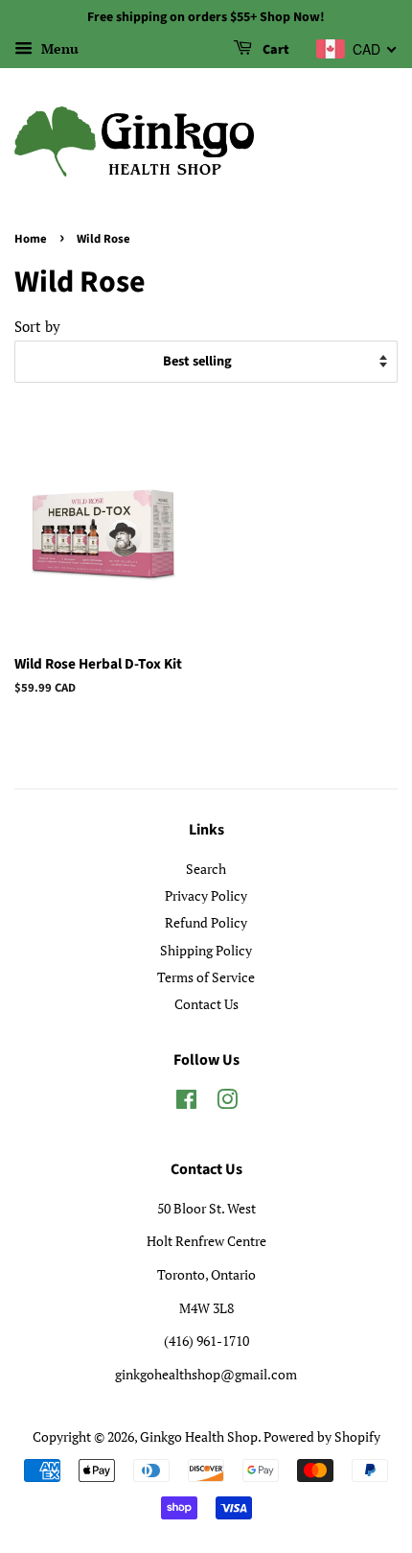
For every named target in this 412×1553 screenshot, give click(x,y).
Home (30, 238)
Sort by (37, 326)
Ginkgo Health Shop (199, 1436)
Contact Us (206, 1004)
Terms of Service (206, 977)
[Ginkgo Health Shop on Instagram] (227, 1103)
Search (206, 868)
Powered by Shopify (321, 1436)
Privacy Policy (206, 895)
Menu (58, 48)
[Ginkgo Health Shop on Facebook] (186, 1103)
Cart (274, 49)
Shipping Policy (206, 950)
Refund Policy (206, 922)
